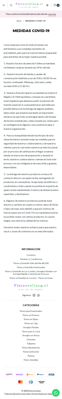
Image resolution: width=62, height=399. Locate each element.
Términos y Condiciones (31, 259)
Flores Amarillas (31, 360)
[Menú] (3, 5)
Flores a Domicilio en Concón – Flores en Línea (31, 278)
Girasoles (31, 339)
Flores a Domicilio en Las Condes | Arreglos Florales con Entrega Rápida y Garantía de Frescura (31, 272)
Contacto (31, 255)
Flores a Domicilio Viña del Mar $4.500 (31, 263)
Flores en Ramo (31, 319)
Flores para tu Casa (31, 331)
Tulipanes (31, 343)
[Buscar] (11, 5)
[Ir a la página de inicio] (29, 5)
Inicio (19, 21)
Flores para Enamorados (31, 311)
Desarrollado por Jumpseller (44, 394)
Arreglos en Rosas (31, 335)
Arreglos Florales (31, 327)
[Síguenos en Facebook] (38, 295)
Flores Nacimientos (31, 347)
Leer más (52, 14)
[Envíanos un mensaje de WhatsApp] (56, 393)
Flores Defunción (31, 351)
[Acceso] (47, 5)
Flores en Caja (31, 323)
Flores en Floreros (31, 315)
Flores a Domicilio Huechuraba (31, 267)
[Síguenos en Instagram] (34, 295)
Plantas (31, 355)
